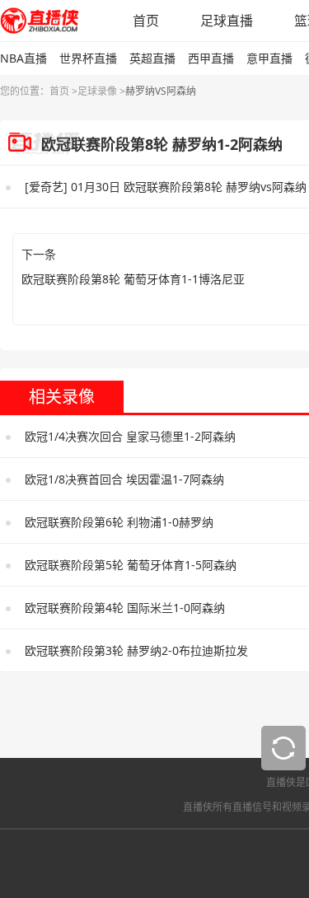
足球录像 (97, 91)
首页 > (63, 91)
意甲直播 (269, 58)
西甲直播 (211, 58)
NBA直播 (23, 58)
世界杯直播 (88, 58)
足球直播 (226, 21)
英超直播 (152, 58)
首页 (146, 21)
